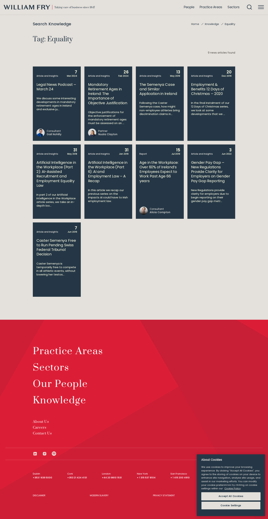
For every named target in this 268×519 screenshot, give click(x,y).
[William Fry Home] (49, 7)
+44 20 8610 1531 (112, 477)
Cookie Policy (232, 488)
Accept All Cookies (231, 496)
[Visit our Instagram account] (47, 453)
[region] (231, 485)
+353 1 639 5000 (42, 477)
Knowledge (212, 24)
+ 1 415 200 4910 (180, 477)
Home (195, 24)
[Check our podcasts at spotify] (54, 453)
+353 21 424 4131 (77, 477)
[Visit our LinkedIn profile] (37, 453)
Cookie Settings (231, 505)
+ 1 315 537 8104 (146, 477)
